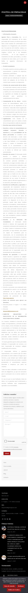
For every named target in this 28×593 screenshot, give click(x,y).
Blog (5, 473)
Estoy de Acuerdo (9, 586)
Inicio (5, 462)
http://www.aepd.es (8, 298)
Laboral (5, 470)
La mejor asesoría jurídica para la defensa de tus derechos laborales (16, 557)
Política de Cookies (14, 590)
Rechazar (21, 586)
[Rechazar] (26, 585)
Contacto (6, 477)
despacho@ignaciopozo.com (10, 311)
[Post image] (4, 528)
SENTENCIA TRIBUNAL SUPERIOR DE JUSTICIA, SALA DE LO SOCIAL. (16, 528)
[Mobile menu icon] (25, 2)
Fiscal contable (7, 466)
